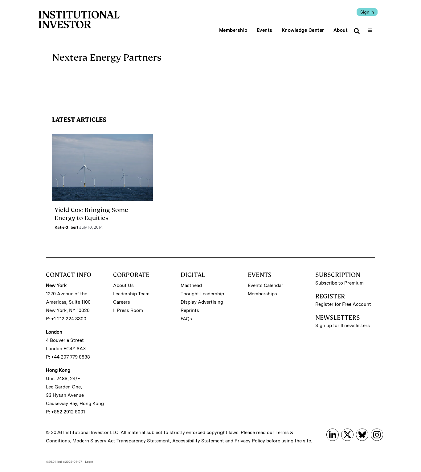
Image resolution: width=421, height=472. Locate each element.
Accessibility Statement (198, 441)
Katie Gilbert (66, 227)
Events (264, 30)
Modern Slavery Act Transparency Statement (121, 441)
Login (89, 461)
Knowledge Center (303, 30)
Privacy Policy (250, 441)
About (340, 30)
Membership (233, 30)
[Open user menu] (370, 28)
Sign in (367, 12)
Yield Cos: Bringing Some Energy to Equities (91, 214)
